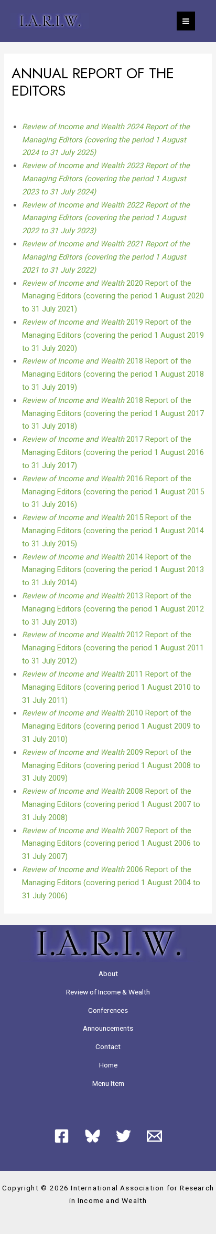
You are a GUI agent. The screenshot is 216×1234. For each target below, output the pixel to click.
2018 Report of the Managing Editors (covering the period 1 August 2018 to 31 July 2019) (113, 374)
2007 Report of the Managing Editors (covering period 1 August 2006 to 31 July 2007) (111, 844)
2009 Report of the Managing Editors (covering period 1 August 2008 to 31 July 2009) (111, 765)
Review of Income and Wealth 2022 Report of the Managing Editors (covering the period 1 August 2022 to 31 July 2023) (106, 218)
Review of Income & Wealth (108, 992)
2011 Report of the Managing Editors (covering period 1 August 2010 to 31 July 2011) (111, 687)
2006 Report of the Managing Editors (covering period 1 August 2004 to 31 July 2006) (111, 882)
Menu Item (108, 1083)
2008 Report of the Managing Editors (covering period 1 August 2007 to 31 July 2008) (111, 804)
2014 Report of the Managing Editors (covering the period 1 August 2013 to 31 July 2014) (113, 570)
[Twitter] (123, 1136)
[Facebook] (61, 1136)
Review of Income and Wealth (74, 283)
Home (108, 1065)
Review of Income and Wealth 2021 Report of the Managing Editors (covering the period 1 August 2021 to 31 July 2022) (106, 257)
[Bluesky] (92, 1136)
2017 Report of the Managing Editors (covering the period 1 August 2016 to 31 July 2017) (113, 452)
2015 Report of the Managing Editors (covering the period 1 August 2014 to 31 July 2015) (113, 530)
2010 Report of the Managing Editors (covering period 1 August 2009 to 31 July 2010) (111, 726)
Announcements (108, 1028)
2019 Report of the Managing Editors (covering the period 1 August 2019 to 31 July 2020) (113, 335)
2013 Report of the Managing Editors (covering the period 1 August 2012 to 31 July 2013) (113, 609)
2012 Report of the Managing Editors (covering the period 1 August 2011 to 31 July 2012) (113, 648)
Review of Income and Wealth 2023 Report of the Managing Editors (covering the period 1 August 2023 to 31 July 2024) (106, 178)
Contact (108, 1046)
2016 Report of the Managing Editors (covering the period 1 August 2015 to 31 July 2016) (113, 492)
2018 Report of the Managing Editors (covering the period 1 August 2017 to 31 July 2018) (113, 413)
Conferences (108, 1010)
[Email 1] (154, 1136)
